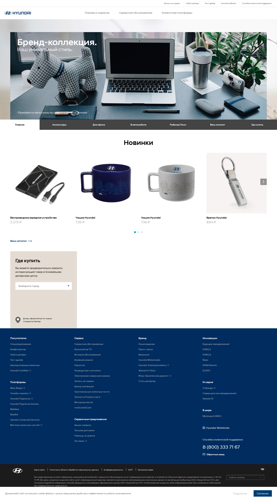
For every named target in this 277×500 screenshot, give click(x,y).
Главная (19, 124)
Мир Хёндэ (16, 388)
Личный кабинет (228, 3)
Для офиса (99, 124)
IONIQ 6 (207, 354)
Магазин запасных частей (25, 425)
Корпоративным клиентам (25, 365)
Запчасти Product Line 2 (87, 397)
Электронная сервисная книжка (92, 375)
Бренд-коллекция (84, 386)
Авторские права (145, 470)
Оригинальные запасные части (91, 391)
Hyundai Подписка (20, 398)
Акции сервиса (82, 425)
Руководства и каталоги (87, 370)
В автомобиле (138, 124)
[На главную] (17, 13)
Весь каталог (217, 124)
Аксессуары (59, 124)
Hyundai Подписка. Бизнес (24, 403)
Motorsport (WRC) (212, 416)
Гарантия (79, 365)
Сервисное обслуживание (88, 344)
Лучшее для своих (84, 430)
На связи (79, 441)
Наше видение (146, 344)
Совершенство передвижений (219, 393)
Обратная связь (216, 454)
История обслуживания (87, 354)
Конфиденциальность (113, 470)
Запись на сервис (172, 3)
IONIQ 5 (207, 349)
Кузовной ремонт (83, 359)
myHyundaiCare (82, 407)
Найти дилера (192, 3)
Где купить (257, 124)
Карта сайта (39, 470)
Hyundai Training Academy (152, 365)
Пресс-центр (145, 349)
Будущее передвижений (216, 344)
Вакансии (143, 354)
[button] (135, 232)
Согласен (263, 493)
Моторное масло (83, 402)
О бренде (208, 388)
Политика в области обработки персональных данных (74, 470)
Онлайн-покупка (19, 393)
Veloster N (208, 398)
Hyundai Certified (19, 370)
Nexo (205, 359)
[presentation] (263, 182)
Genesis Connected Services (25, 419)
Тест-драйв (210, 3)
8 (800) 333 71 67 (221, 447)
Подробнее (240, 493)
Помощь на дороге (84, 435)
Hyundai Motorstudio (149, 359)
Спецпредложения (20, 344)
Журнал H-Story (146, 370)
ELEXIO (206, 370)
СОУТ (130, 470)
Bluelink (14, 414)
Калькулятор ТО (83, 349)
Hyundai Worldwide (217, 427)
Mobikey (14, 409)
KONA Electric (210, 365)
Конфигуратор (18, 349)
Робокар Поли (178, 124)
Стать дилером (146, 381)
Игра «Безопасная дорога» (153, 375)
